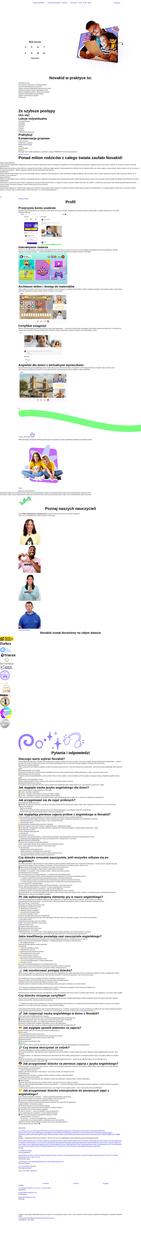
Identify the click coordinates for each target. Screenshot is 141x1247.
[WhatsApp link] (30, 1212)
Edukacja (64, 2)
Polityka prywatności (24, 1218)
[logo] (22, 3)
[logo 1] (22, 1126)
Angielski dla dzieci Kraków (46, 1144)
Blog (84, 2)
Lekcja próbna (22, 1140)
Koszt (80, 2)
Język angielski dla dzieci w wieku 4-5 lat (30, 1155)
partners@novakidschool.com (27, 1197)
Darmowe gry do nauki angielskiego (28, 1161)
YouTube (75, 1183)
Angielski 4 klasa (98, 1140)
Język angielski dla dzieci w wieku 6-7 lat (54, 1155)
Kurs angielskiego (79, 1146)
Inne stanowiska (31, 1166)
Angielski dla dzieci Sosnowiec (55, 1146)
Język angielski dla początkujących (49, 1140)
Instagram (106, 1183)
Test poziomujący (69, 1146)
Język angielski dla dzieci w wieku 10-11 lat (102, 1155)
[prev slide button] (2, 193)
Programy (65, 4)
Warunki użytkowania (36, 1218)
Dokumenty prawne (48, 1218)
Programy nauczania (33, 1140)
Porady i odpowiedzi (31, 1170)
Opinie (24, 1150)
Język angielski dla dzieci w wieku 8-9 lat (78, 1155)
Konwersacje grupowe (54, 2)
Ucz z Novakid (22, 1166)
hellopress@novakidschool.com (27, 1192)
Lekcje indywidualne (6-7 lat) (38, 8)
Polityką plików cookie (67, 1228)
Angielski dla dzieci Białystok (37, 1146)
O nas (20, 1150)
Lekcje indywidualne (39, 2)
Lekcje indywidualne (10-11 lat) (39, 15)
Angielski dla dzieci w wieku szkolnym (102, 1142)
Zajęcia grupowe (64, 1140)
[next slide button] (7, 193)
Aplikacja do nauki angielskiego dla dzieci (51, 1161)
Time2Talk (38, 20)
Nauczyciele (73, 2)
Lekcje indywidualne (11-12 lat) (39, 18)
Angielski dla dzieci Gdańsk (78, 1144)
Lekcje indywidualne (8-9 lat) (38, 11)
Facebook (46, 1183)
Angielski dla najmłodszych (55, 1142)
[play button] (20, 100)
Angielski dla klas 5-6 (109, 1140)
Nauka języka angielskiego (71, 1142)
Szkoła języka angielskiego (93, 1146)
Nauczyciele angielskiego (30, 1144)
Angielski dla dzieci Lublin (62, 1144)
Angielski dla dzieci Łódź (93, 1144)
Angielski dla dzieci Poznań (108, 1144)
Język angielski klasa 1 (75, 1140)
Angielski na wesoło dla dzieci (38, 1142)
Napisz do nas (21, 1170)
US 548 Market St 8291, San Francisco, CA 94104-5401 (34, 1188)
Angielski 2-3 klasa (87, 1140)
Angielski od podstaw (85, 1142)
